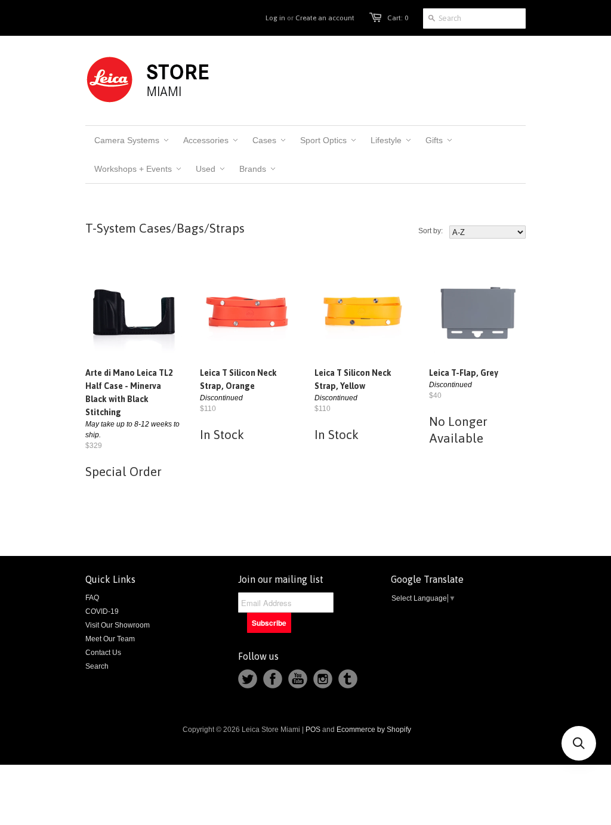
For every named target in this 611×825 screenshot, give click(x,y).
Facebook (272, 678)
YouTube (297, 678)
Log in (275, 18)
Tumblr (347, 678)
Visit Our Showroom (117, 625)
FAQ (92, 598)
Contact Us (103, 652)
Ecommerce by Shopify (374, 729)
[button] (578, 743)
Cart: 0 (397, 18)
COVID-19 (102, 611)
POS (313, 729)
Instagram (322, 678)
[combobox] (474, 18)
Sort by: (430, 231)
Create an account (324, 18)
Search (97, 666)
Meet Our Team (110, 639)
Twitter (247, 678)
